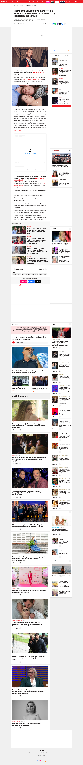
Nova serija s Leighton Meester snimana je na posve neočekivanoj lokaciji (39, 388)
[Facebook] (54, 50)
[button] (47, 24)
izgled (45, 274)
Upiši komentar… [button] (20, 342)
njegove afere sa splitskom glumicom (32, 79)
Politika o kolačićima (35, 757)
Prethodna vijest (20, 269)
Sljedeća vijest (41, 269)
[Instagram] (58, 50)
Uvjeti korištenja (43, 757)
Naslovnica (16, 5)
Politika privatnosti (49, 757)
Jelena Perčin (35, 274)
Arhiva (55, 757)
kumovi (40, 274)
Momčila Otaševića (38, 72)
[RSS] (68, 50)
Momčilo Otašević (17, 274)
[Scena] (44, 755)
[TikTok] (63, 50)
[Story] (3, 1)
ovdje (15, 192)
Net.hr (13, 368)
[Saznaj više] (70, 150)
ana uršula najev (26, 274)
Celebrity (21, 5)
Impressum (28, 757)
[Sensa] (39, 755)
